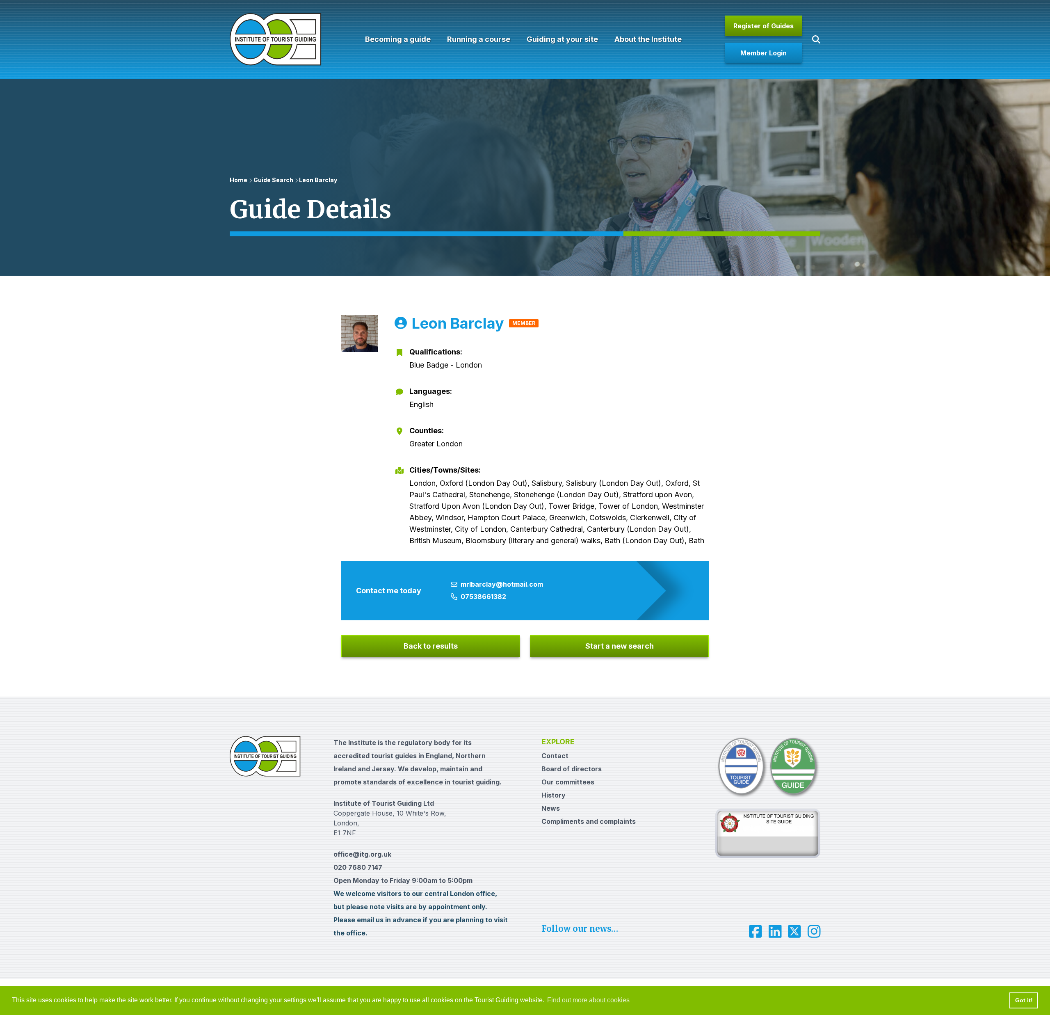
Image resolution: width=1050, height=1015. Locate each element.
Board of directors (571, 769)
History (553, 795)
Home (238, 179)
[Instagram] (814, 931)
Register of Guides (763, 26)
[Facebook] (755, 931)
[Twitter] (794, 931)
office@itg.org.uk (362, 854)
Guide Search (273, 179)
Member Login (763, 53)
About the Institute (648, 39)
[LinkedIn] (775, 931)
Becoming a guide (398, 39)
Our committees (567, 782)
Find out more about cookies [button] (588, 1000)
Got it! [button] (1024, 1000)
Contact (554, 756)
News (550, 808)
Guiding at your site (562, 39)
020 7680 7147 (357, 867)
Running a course (478, 39)
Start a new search (619, 646)
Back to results (431, 646)
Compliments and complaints (588, 821)
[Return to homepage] (276, 39)
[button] (816, 39)
